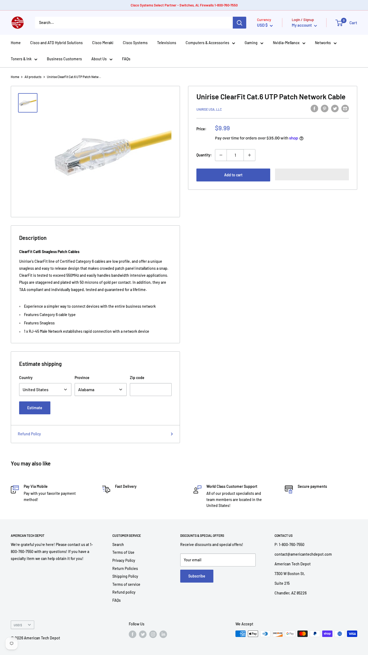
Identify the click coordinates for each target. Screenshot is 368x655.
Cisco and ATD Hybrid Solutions (56, 42)
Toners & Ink (21, 59)
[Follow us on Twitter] (143, 634)
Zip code (137, 377)
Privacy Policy (123, 560)
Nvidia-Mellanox (286, 42)
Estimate (34, 407)
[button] (312, 174)
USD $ (18, 625)
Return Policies (125, 568)
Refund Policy (29, 434)
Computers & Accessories (207, 42)
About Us (99, 59)
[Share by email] (345, 108)
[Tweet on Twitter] (335, 108)
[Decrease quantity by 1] (221, 155)
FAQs (126, 59)
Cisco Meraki (102, 42)
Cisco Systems (135, 42)
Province (82, 377)
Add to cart (233, 175)
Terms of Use (123, 552)
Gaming (251, 42)
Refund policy (124, 592)
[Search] (239, 23)
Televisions (166, 42)
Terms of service (126, 584)
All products (33, 77)
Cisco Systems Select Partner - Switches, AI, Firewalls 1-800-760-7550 (184, 5)
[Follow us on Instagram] (153, 634)
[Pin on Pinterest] (324, 108)
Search (118, 544)
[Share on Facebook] (314, 108)
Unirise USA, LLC (209, 109)
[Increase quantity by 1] (249, 155)
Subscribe (196, 576)
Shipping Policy (125, 576)
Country (26, 377)
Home (16, 42)
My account (302, 25)
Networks (323, 42)
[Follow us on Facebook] (132, 634)
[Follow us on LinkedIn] (163, 634)
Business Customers (64, 59)
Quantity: (204, 155)
